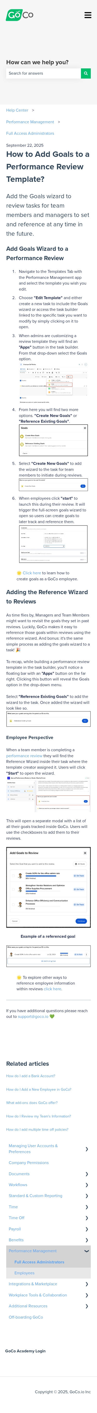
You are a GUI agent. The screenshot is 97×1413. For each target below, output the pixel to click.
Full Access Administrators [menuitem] (39, 1262)
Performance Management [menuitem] (33, 1251)
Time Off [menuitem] (16, 1218)
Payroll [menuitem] (15, 1229)
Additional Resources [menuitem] (28, 1306)
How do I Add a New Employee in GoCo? (38, 1089)
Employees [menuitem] (24, 1273)
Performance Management (30, 122)
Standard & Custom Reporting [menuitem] (35, 1196)
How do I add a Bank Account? (30, 1076)
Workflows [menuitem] (18, 1185)
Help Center (17, 110)
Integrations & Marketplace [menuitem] (33, 1284)
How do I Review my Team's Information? (38, 1116)
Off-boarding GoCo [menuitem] (26, 1317)
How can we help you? (37, 62)
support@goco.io (33, 1016)
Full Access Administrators (30, 133)
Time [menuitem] (13, 1207)
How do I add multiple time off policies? (37, 1130)
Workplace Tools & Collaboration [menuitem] (38, 1295)
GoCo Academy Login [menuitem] (25, 1351)
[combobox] (43, 73)
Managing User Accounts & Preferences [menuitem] (33, 1149)
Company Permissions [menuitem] (29, 1163)
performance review (24, 756)
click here (52, 989)
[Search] (86, 73)
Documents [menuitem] (19, 1174)
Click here (32, 573)
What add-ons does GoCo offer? (31, 1103)
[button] (87, 1146)
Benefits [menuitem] (16, 1240)
